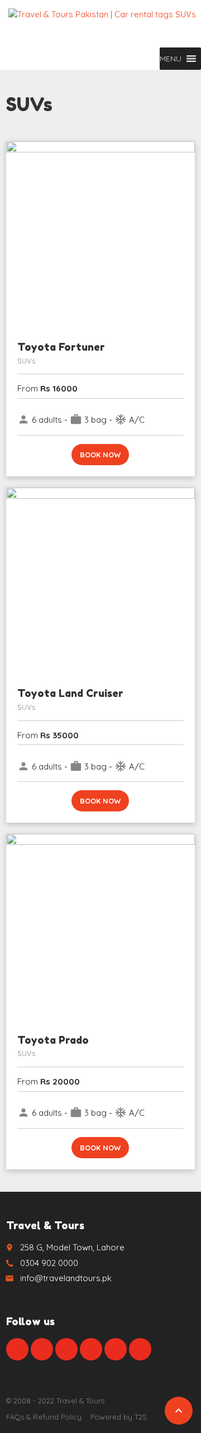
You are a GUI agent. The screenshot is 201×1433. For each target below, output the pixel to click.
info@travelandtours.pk (66, 1278)
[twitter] (42, 1349)
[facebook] (17, 1349)
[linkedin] (66, 1349)
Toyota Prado (53, 1040)
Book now (100, 454)
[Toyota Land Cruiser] (100, 582)
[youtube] (91, 1349)
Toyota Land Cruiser (70, 693)
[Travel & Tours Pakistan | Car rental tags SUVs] (102, 25)
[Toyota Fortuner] (100, 235)
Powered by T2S (118, 1416)
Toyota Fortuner (61, 347)
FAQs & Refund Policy (44, 1416)
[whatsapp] (115, 1349)
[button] (170, 58)
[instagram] (140, 1349)
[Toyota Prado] (100, 928)
